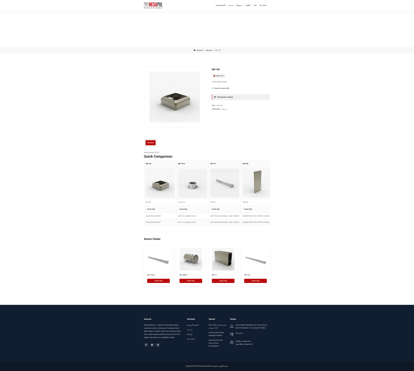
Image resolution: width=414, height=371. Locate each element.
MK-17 (214, 275)
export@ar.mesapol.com (244, 344)
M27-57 (213, 164)
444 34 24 (239, 333)
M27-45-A (150, 275)
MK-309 (245, 164)
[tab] (151, 142)
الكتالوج (248, 5)
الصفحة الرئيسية (220, 5)
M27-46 (247, 275)
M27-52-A (181, 164)
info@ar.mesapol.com (243, 341)
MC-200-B (183, 275)
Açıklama (150, 143)
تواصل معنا (263, 5)
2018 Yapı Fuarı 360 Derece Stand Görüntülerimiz (216, 343)
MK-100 (148, 164)
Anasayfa (199, 50)
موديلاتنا (238, 5)
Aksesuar (209, 50)
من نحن (231, 5)
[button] (220, 88)
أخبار (255, 5)
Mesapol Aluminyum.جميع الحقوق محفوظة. (213, 366)
